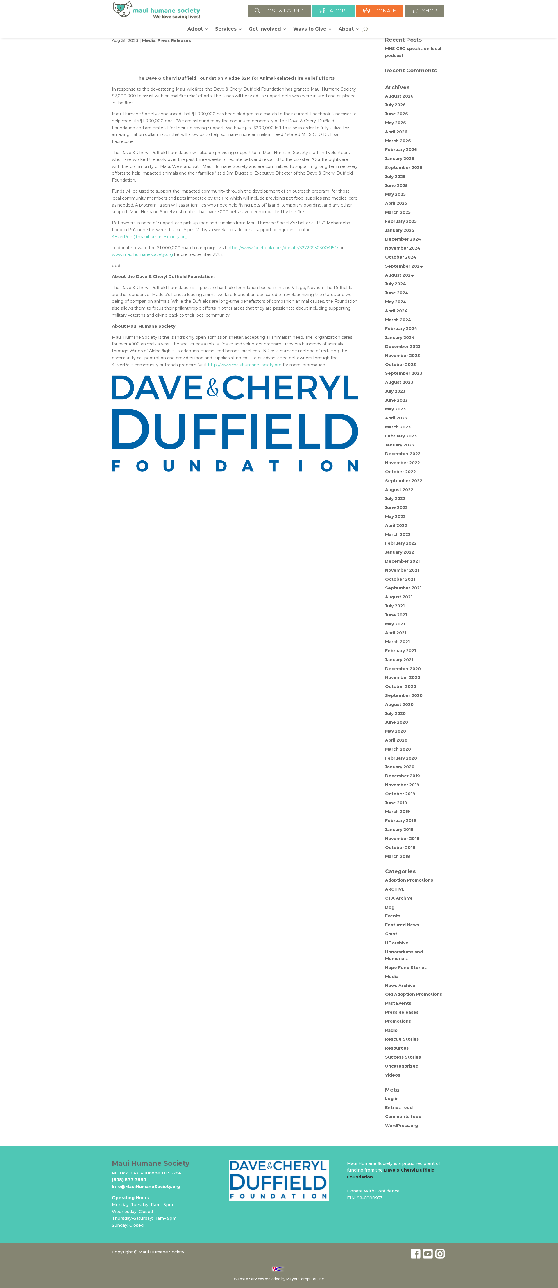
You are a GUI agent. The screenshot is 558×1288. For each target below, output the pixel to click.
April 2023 (396, 418)
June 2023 (396, 400)
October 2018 (400, 847)
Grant (391, 934)
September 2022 (403, 480)
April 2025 (396, 203)
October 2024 (400, 257)
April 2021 (395, 632)
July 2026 (395, 104)
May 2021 (395, 624)
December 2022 (403, 453)
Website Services (249, 1279)
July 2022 (395, 498)
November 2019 (402, 784)
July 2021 (395, 606)
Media (148, 40)
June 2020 (396, 722)
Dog (389, 907)
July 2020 (395, 713)
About (346, 29)
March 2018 (397, 856)
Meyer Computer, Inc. (305, 1279)
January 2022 (399, 552)
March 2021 (397, 641)
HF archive (396, 943)
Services (226, 29)
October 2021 (400, 579)
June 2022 (396, 507)
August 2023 (399, 382)
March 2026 (398, 140)
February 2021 (400, 650)
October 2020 (400, 686)
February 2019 (400, 820)
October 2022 (400, 471)
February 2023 (401, 436)
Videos (392, 1075)
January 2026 (399, 158)
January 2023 (399, 445)
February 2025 (401, 221)
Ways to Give (309, 29)
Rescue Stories (402, 1039)
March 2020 (398, 749)
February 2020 (401, 758)
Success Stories (403, 1057)
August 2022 (399, 489)
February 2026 (401, 149)
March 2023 (398, 427)
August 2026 (399, 96)
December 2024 (403, 239)
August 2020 (399, 704)
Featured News (402, 925)
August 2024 (399, 275)
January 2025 (399, 230)
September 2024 (404, 266)
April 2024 (396, 310)
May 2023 (395, 409)
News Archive (400, 985)
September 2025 (403, 167)
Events (392, 916)
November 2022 (402, 462)
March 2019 (397, 811)
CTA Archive (399, 898)
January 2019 (399, 829)
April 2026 (396, 131)
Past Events (398, 1003)
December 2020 (403, 668)
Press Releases (174, 40)
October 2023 (400, 364)
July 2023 (395, 391)
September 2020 (404, 695)
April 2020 (396, 740)
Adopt (195, 29)
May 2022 (395, 516)
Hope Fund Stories (406, 967)
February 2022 (401, 543)
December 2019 (402, 775)
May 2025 (395, 194)
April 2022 (396, 525)
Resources (397, 1048)
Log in (392, 1098)
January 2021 (399, 659)
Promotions (398, 1021)
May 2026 (395, 122)
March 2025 (398, 212)
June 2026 (396, 113)
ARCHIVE (394, 889)
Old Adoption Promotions (413, 994)
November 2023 (402, 355)
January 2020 (399, 766)
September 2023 (403, 373)
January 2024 (400, 337)
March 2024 (398, 319)
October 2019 (400, 794)
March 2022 (398, 534)
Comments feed (403, 1116)
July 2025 (395, 176)
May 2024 (395, 301)
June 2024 (396, 292)
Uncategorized (402, 1066)
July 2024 (395, 283)
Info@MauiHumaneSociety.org (146, 1186)
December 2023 (403, 346)
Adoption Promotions (409, 880)
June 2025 (396, 185)
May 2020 (395, 731)
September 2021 (403, 588)
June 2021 (396, 615)
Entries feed (399, 1107)
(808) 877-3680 (129, 1179)
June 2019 (396, 803)
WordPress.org (401, 1125)
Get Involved (265, 29)
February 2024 (401, 328)
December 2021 (402, 561)
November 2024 (403, 248)
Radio (391, 1030)
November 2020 (402, 677)
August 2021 (398, 597)
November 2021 (402, 570)
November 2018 (402, 838)
